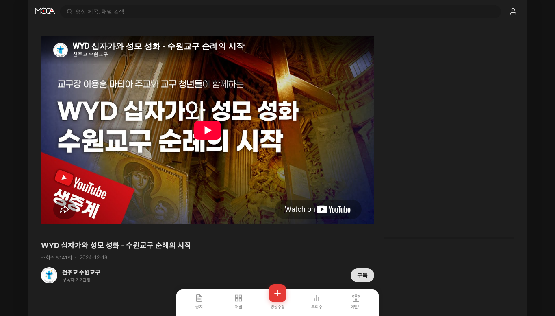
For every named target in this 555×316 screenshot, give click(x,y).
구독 (362, 275)
